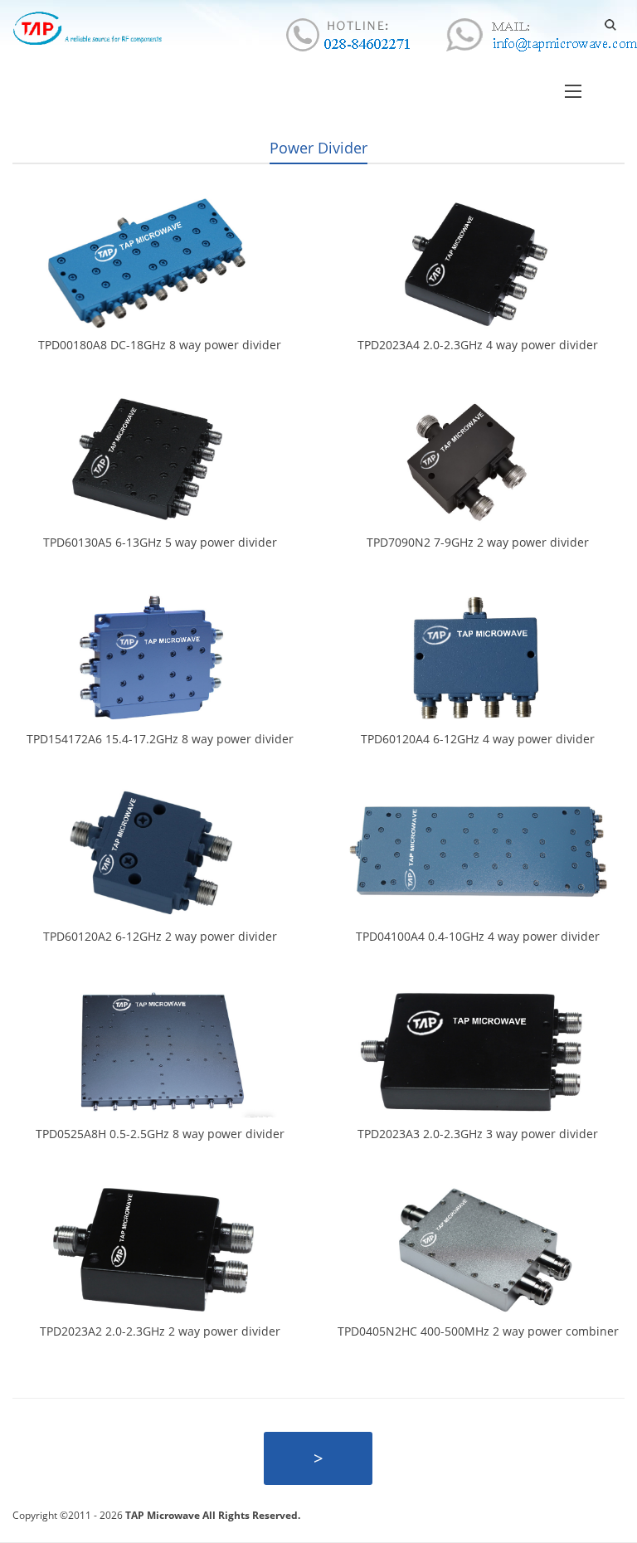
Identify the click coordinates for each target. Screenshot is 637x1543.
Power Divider (318, 148)
